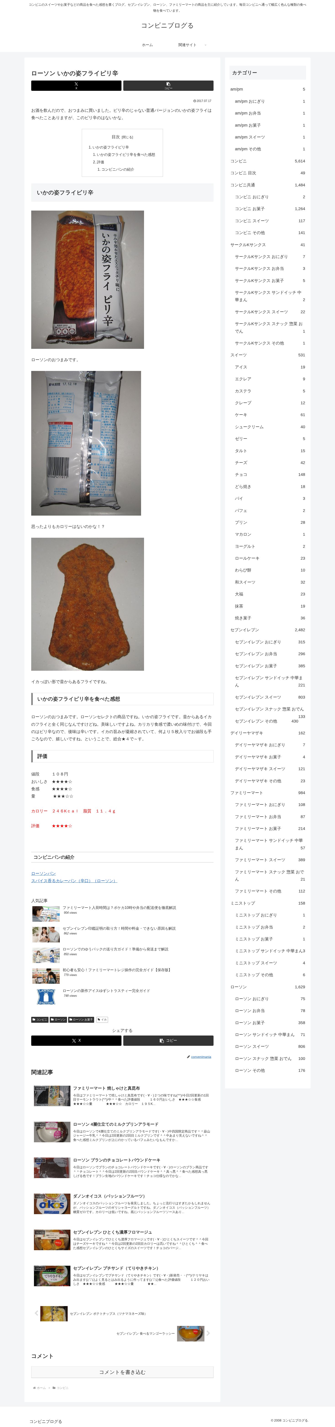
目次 (116, 137)
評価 (100, 162)
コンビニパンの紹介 (117, 169)
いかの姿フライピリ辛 (111, 147)
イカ (104, 1019)
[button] (168, 86)
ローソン (60, 1019)
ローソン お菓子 (83, 1019)
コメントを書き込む (122, 1372)
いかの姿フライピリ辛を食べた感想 (126, 154)
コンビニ (41, 1019)
